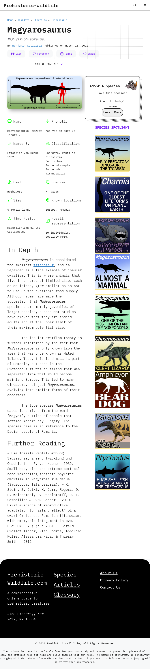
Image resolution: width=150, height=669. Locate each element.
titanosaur (43, 265)
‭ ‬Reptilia (40, 20)
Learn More (112, 112)
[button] (135, 5)
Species (65, 574)
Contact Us (110, 587)
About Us (109, 572)
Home (10, 20)
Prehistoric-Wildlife (31, 5)
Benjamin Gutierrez (27, 45)
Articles (67, 584)
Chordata (23, 20)
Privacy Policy (114, 580)
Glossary (67, 594)
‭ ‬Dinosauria (59, 20)
